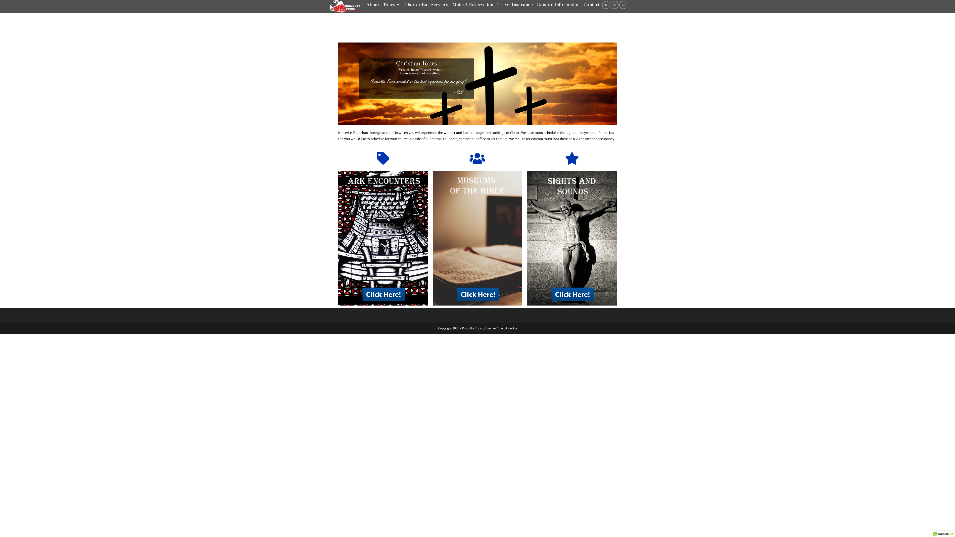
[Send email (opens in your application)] (623, 5)
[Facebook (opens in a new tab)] (606, 5)
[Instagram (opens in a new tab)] (615, 5)
